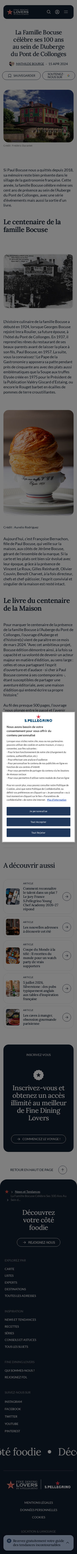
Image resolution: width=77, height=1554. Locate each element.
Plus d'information (56, 799)
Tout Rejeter (38, 832)
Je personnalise (38, 811)
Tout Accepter (38, 821)
